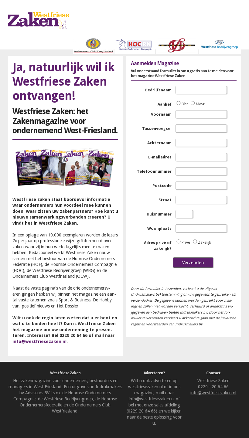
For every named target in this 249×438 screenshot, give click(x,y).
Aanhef (165, 104)
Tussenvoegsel (157, 128)
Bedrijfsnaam (158, 90)
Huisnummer (159, 214)
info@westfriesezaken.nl (39, 341)
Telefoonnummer (154, 171)
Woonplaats (159, 228)
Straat (165, 200)
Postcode (162, 185)
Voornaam (161, 114)
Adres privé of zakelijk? (158, 245)
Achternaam (159, 143)
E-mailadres (160, 157)
